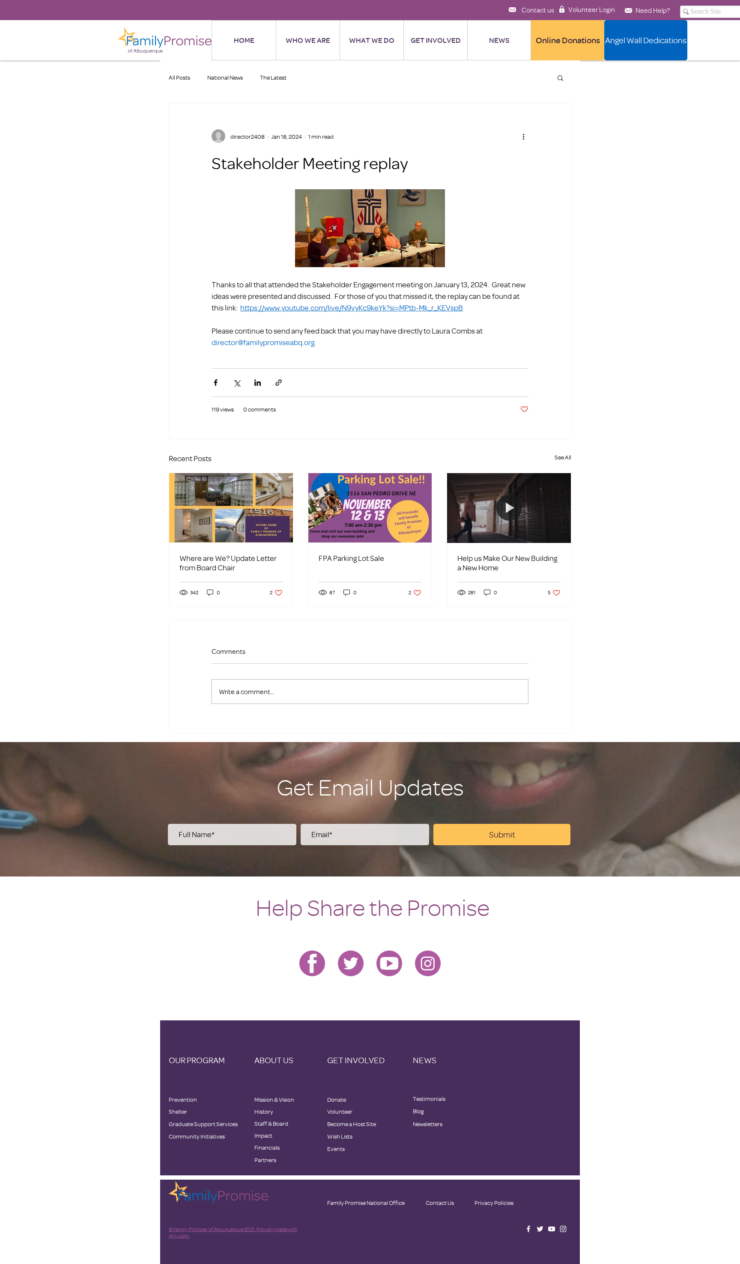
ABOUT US (273, 1060)
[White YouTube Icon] (551, 1229)
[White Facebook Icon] (528, 1229)
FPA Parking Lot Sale (351, 558)
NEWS (424, 1060)
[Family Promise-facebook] (312, 963)
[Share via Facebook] (216, 383)
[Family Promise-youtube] (389, 963)
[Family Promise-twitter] (351, 963)
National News (225, 77)
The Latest (273, 77)
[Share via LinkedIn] (258, 383)
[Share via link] (279, 383)
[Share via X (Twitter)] (237, 383)
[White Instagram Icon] (563, 1229)
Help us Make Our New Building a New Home (507, 562)
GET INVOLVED (356, 1060)
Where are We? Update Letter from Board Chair (228, 562)
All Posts (179, 77)
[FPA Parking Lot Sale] (370, 508)
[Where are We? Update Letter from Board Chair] (231, 508)
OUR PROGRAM (197, 1060)
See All (563, 457)
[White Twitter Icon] (540, 1229)
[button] (499, 40)
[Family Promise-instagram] (428, 963)
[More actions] (523, 136)
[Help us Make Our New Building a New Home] (509, 508)
